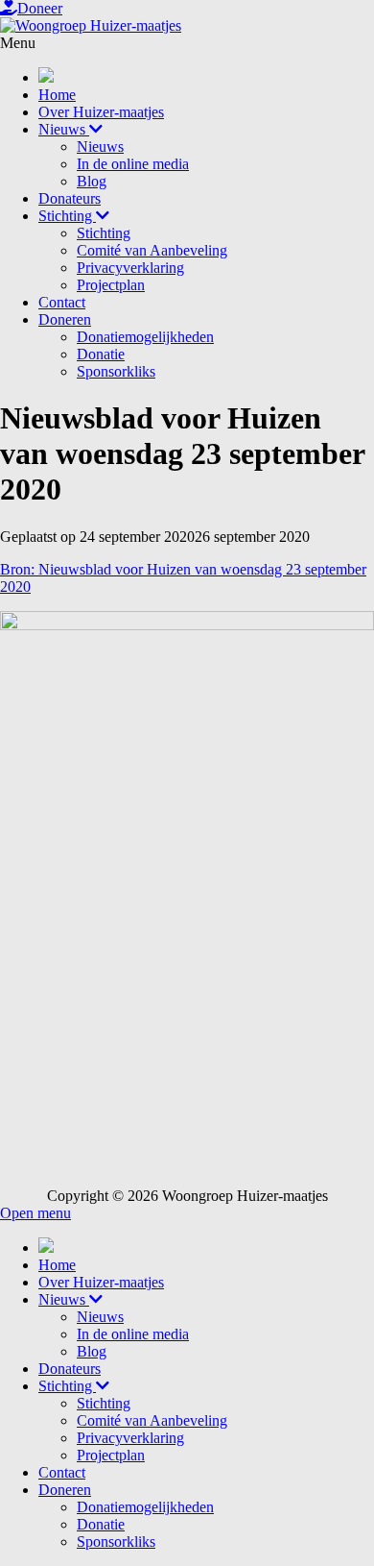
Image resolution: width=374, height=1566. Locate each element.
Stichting (67, 216)
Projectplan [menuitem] (111, 1455)
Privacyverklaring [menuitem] (130, 1438)
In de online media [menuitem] (133, 1334)
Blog (91, 181)
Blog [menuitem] (91, 1351)
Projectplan (111, 285)
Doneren (64, 319)
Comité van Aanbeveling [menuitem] (152, 1420)
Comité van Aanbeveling (152, 250)
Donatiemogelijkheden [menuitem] (145, 1507)
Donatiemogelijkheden (145, 337)
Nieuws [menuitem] (63, 1299)
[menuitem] (46, 1247)
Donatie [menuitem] (101, 1524)
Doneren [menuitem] (64, 1489)
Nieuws (63, 129)
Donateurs (69, 198)
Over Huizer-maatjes (101, 112)
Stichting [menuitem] (67, 1386)
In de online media (133, 164)
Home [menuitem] (57, 1265)
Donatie (101, 354)
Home (57, 94)
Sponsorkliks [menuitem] (116, 1541)
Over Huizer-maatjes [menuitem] (101, 1282)
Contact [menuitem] (61, 1472)
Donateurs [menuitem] (69, 1368)
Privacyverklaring (130, 267)
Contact (61, 302)
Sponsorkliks (116, 371)
